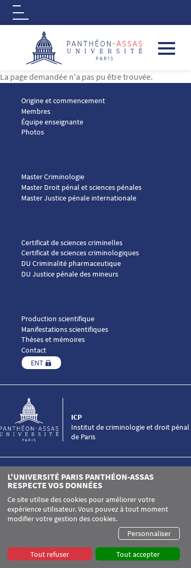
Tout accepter (138, 554)
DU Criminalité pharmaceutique (71, 263)
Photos (32, 132)
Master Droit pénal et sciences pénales (81, 187)
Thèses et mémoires (53, 339)
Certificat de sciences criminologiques (80, 252)
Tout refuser (49, 554)
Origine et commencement (63, 100)
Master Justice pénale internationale (78, 198)
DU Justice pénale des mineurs (69, 274)
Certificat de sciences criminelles (72, 242)
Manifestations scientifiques (64, 329)
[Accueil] (35, 419)
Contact (33, 350)
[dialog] (95, 517)
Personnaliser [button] (149, 533)
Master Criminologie (52, 176)
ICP (76, 417)
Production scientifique (57, 318)
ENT (37, 362)
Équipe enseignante (52, 122)
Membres (35, 111)
